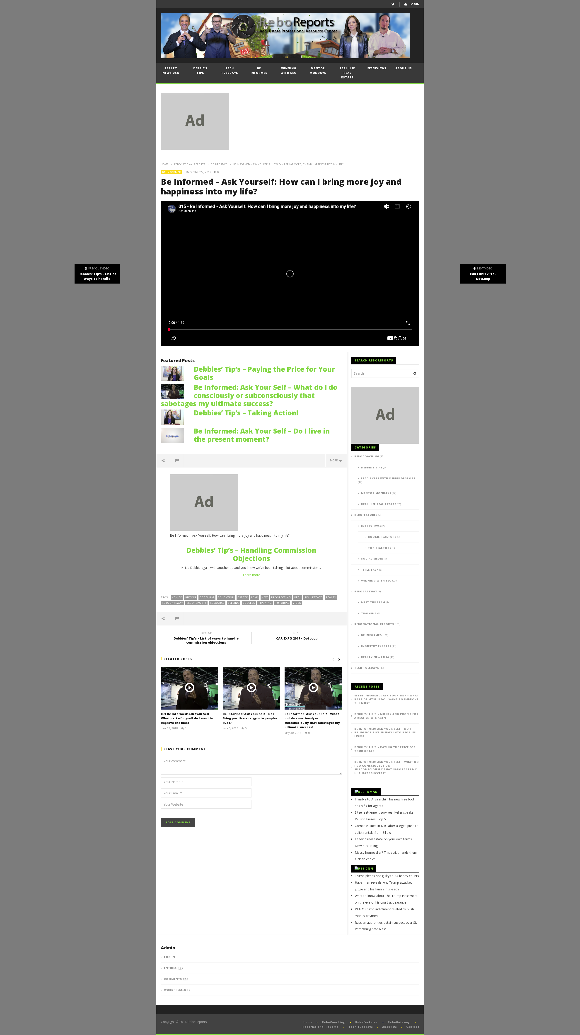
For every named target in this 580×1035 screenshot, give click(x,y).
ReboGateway (172, 602)
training (265, 602)
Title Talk (370, 569)
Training (369, 613)
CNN (369, 868)
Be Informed (259, 70)
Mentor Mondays (318, 70)
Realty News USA (170, 70)
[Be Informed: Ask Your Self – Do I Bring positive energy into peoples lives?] (251, 688)
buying (190, 597)
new (265, 597)
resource (217, 602)
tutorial (282, 602)
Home (164, 164)
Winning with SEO (289, 70)
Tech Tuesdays (229, 70)
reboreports (196, 602)
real (297, 597)
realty (331, 597)
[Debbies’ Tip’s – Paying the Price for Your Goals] (175, 373)
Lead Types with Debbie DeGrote (388, 478)
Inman (371, 792)
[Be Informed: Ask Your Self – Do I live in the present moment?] (175, 435)
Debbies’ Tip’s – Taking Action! (246, 412)
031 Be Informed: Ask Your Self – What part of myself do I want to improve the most (187, 718)
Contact (412, 1026)
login (414, 4)
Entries (173, 968)
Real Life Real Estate (347, 72)
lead (254, 597)
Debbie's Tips (371, 467)
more (334, 460)
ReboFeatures (365, 514)
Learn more (251, 575)
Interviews (376, 68)
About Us (403, 68)
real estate (313, 597)
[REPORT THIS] (177, 460)
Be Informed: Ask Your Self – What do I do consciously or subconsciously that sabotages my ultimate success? (249, 395)
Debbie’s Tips (200, 70)
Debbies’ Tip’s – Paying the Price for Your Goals (264, 373)
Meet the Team (373, 602)
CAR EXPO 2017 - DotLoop (296, 636)
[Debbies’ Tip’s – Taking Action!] (175, 416)
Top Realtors (379, 548)
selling (233, 602)
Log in (169, 957)
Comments (176, 979)
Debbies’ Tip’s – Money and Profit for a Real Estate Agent (386, 716)
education (226, 597)
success (249, 602)
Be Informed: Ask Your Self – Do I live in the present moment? (262, 435)
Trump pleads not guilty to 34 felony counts (387, 876)
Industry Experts (376, 646)
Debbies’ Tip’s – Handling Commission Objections (251, 554)
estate (243, 597)
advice (177, 597)
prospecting (281, 597)
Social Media (372, 558)
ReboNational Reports (189, 164)
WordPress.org (177, 989)
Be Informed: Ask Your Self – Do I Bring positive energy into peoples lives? (250, 718)
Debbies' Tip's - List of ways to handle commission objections (206, 638)
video (297, 602)
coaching (207, 597)
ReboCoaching (366, 456)
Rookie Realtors (382, 536)
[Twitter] (393, 4)
